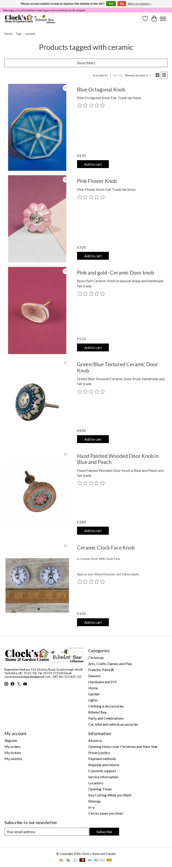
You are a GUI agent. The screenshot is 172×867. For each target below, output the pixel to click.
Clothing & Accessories (106, 706)
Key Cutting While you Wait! (110, 795)
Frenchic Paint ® (101, 669)
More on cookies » (139, 3)
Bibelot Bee (97, 712)
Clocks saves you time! (105, 813)
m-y (91, 807)
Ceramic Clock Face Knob (106, 547)
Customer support (102, 771)
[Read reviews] (91, 105)
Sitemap (94, 801)
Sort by (118, 75)
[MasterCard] (82, 860)
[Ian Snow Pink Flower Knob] (37, 218)
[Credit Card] (68, 860)
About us (95, 740)
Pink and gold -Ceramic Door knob (115, 272)
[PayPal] (109, 860)
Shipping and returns (103, 765)
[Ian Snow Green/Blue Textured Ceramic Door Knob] (37, 402)
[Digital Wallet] (99, 860)
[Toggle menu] (163, 18)
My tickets (12, 752)
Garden (94, 694)
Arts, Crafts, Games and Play (110, 663)
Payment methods (102, 758)
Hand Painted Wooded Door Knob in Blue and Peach (118, 459)
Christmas (96, 657)
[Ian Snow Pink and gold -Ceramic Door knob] (37, 310)
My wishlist (13, 758)
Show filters (86, 63)
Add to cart (93, 164)
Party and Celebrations (106, 718)
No (122, 3)
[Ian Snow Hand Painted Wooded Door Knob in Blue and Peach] (37, 493)
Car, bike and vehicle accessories (113, 724)
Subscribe (104, 831)
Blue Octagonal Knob (101, 89)
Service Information (103, 777)
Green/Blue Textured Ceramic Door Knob (117, 367)
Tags (19, 33)
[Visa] (89, 860)
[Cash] (61, 860)
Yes (111, 3)
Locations (95, 783)
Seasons (94, 676)
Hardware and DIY (102, 682)
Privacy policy (99, 752)
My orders (12, 746)
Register (10, 740)
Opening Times (100, 789)
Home (8, 33)
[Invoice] (75, 860)
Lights (93, 700)
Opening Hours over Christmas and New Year (123, 746)
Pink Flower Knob (97, 181)
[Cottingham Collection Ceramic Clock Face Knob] (37, 585)
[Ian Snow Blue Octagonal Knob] (37, 127)
